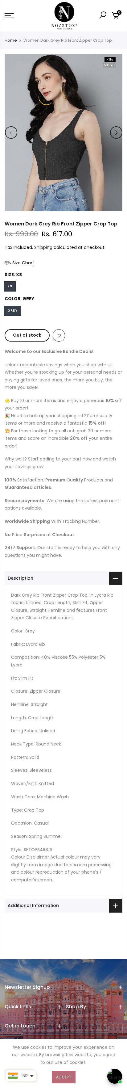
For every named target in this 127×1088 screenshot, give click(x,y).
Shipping (43, 247)
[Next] (116, 132)
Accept (63, 1077)
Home (11, 40)
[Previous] (11, 132)
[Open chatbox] (114, 1076)
